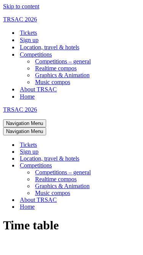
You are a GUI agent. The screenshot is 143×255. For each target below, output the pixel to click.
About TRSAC (38, 89)
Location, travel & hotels (49, 47)
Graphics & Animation (62, 75)
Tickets (28, 32)
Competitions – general (63, 61)
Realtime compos (56, 68)
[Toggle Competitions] (136, 165)
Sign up (29, 40)
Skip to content (21, 6)
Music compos (52, 82)
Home (27, 96)
